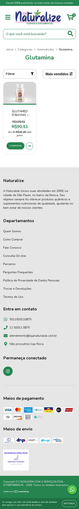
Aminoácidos (45, 49)
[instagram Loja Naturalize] (8, 371)
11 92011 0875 (19, 328)
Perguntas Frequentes (18, 272)
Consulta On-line (14, 256)
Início (10, 49)
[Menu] (8, 17)
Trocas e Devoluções (17, 289)
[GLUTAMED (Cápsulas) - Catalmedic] (29, 146)
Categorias (25, 49)
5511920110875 (20, 319)
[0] (70, 19)
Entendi (69, 503)
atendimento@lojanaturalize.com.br (33, 336)
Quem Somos (12, 231)
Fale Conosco (12, 248)
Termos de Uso (13, 297)
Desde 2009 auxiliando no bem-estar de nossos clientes (39, 3)
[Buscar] (70, 33)
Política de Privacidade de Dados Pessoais (31, 280)
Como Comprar (13, 239)
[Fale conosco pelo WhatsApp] (72, 489)
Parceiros (9, 264)
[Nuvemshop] (16, 492)
